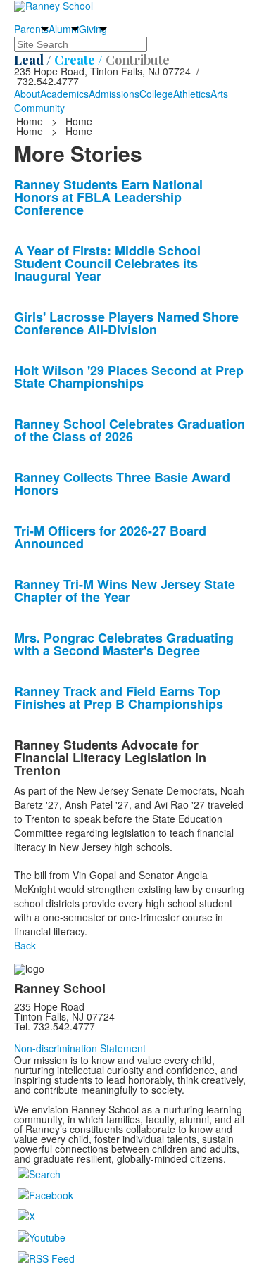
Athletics (191, 94)
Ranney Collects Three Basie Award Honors (122, 483)
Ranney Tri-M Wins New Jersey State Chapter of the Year (124, 590)
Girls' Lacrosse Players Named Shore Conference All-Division (126, 323)
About (27, 94)
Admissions (114, 94)
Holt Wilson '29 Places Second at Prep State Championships (129, 376)
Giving (93, 29)
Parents (31, 29)
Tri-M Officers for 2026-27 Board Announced (110, 537)
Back (25, 945)
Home (31, 121)
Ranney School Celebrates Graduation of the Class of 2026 (129, 430)
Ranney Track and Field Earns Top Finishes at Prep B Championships (118, 697)
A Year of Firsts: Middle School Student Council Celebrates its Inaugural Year (107, 263)
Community (39, 108)
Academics (64, 94)
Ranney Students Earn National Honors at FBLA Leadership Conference (108, 197)
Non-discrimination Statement (80, 1048)
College (156, 94)
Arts (219, 94)
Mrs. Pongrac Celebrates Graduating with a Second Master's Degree (124, 644)
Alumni (64, 29)
